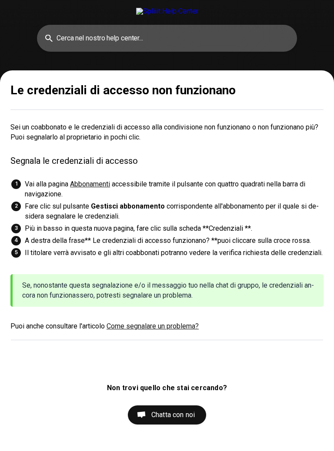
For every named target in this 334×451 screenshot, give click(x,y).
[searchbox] (167, 38)
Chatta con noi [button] (173, 415)
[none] (167, 11)
